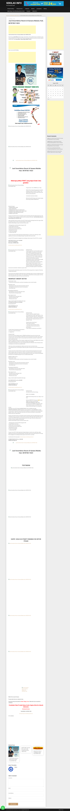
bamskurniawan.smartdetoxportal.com (15, 245)
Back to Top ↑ (61, 809)
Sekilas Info (34, 11)
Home (7, 15)
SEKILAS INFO (14, 3)
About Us (32, 8)
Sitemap (45, 8)
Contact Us (27, 8)
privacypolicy (39, 8)
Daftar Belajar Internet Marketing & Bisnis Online (15, 11)
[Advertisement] (22, 30)
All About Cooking (10, 8)
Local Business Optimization (14, 15)
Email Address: (11, 793)
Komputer (28, 11)
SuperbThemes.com (25, 809)
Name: (9, 788)
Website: (9, 798)
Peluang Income (19, 8)
